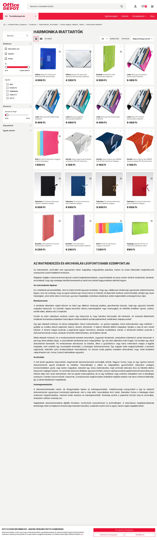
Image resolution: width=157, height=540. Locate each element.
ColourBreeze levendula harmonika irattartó (78, 245)
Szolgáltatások (138, 16)
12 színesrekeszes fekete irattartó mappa (47, 202)
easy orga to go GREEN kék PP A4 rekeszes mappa (108, 160)
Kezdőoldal (4, 25)
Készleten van (13, 49)
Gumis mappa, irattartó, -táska (72, 24)
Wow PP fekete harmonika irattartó (135, 118)
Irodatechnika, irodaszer (17, 24)
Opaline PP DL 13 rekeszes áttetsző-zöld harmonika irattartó (137, 246)
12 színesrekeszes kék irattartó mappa (77, 202)
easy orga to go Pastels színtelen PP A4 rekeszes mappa (78, 161)
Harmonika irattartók (94, 24)
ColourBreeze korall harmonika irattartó (47, 245)
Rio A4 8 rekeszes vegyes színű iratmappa (47, 160)
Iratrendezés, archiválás (48, 24)
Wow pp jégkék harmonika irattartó (74, 118)
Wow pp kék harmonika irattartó (47, 118)
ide (82, 534)
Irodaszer (33, 24)
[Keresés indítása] (121, 6)
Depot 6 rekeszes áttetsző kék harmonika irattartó (45, 77)
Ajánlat (11, 54)
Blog (152, 16)
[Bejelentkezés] (135, 6)
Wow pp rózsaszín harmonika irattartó (137, 75)
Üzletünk (124, 16)
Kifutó (10, 59)
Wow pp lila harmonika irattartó (108, 118)
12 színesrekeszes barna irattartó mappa (108, 202)
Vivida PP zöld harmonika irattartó (105, 75)
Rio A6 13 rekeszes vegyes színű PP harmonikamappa (106, 246)
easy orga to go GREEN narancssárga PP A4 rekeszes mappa (139, 161)
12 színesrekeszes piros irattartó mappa (138, 202)
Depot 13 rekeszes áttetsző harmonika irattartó (77, 75)
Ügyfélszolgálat (111, 16)
